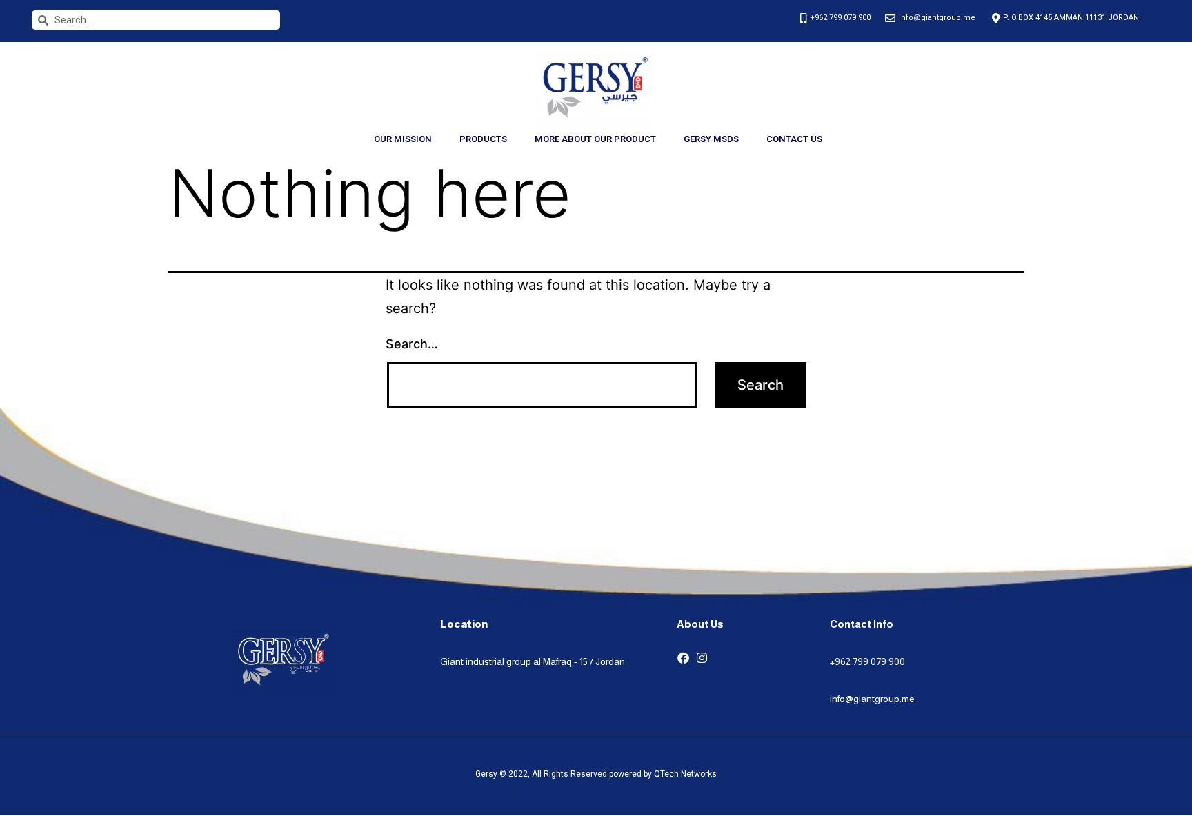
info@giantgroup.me (872, 698)
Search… (412, 344)
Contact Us (794, 139)
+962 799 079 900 (867, 661)
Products (483, 139)
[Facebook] (683, 657)
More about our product (595, 139)
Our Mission (403, 139)
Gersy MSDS (711, 139)
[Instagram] (702, 657)
